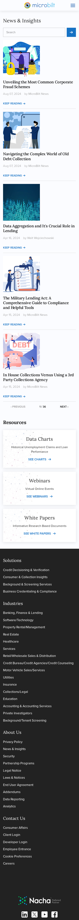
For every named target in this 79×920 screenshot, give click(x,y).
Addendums (12, 792)
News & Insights (14, 749)
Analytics (9, 806)
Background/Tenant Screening (24, 720)
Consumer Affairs (15, 827)
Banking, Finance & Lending (23, 612)
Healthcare (11, 641)
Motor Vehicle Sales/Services (24, 670)
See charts (37, 459)
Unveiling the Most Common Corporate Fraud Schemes (38, 84)
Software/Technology (18, 620)
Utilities (8, 677)
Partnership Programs (18, 763)
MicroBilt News (38, 94)
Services (9, 648)
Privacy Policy (12, 742)
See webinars (37, 496)
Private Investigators (17, 713)
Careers (9, 863)
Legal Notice (12, 770)
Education (10, 699)
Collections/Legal (15, 691)
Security (9, 756)
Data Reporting (14, 799)
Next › (64, 407)
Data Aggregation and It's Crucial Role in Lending (39, 228)
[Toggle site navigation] (72, 5)
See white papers (37, 533)
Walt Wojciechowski (40, 238)
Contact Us (14, 818)
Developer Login (15, 842)
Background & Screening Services (27, 584)
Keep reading (12, 104)
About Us (12, 732)
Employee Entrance (17, 849)
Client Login (11, 834)
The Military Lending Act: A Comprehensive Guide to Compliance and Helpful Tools (36, 303)
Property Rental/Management (24, 627)
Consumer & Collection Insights (25, 577)
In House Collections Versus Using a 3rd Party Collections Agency (38, 377)
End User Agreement (18, 785)
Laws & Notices (14, 777)
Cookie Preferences (17, 856)
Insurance (10, 684)
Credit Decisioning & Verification (26, 570)
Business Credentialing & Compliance (30, 591)
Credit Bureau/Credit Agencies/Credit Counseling (38, 663)
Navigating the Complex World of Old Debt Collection (36, 156)
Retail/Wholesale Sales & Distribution (29, 655)
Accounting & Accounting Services (27, 706)
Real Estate (11, 634)
